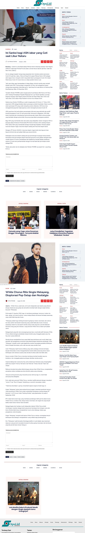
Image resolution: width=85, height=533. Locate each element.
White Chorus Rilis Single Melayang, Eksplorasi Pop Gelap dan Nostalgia (64, 56)
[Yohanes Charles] (7, 62)
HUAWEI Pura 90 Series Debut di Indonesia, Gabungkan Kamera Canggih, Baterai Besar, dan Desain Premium (74, 86)
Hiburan (64, 39)
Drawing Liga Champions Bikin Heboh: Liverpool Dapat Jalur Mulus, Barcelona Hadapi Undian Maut (74, 65)
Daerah (8, 49)
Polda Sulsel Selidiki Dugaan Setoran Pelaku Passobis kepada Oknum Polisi (68, 145)
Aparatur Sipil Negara (15, 180)
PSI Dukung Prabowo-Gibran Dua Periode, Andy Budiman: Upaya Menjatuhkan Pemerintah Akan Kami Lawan (64, 76)
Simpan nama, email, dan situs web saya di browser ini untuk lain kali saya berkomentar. (26, 172)
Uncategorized (65, 27)
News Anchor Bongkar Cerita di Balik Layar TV (69, 17)
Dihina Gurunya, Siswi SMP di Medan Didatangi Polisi (69, 36)
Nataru (22, 180)
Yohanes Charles (13, 61)
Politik (61, 70)
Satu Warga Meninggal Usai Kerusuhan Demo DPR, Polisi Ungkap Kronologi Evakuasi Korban (64, 86)
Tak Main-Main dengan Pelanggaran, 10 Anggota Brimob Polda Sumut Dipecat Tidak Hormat (69, 122)
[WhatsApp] (51, 61)
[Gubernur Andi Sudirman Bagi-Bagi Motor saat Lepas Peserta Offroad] (69, 102)
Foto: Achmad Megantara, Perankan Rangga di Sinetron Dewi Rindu (69, 30)
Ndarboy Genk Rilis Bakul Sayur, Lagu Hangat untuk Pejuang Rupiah (63, 64)
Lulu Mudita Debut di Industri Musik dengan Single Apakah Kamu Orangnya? (74, 56)
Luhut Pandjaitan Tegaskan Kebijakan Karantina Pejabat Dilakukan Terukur (61, 233)
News (63, 14)
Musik (61, 53)
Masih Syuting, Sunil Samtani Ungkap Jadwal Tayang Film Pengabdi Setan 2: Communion (69, 43)
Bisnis (71, 50)
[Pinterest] (48, 61)
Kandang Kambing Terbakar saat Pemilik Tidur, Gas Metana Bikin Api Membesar (69, 137)
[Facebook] (42, 61)
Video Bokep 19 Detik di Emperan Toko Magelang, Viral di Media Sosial (69, 23)
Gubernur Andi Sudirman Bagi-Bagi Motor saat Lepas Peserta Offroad (69, 113)
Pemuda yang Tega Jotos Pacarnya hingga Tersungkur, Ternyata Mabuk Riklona (23, 233)
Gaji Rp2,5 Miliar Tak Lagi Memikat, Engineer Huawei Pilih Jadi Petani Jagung (74, 74)
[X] (45, 61)
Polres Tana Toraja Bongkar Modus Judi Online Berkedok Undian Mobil (69, 129)
